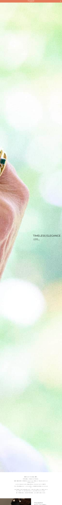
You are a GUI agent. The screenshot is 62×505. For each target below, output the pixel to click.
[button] (60, 1)
